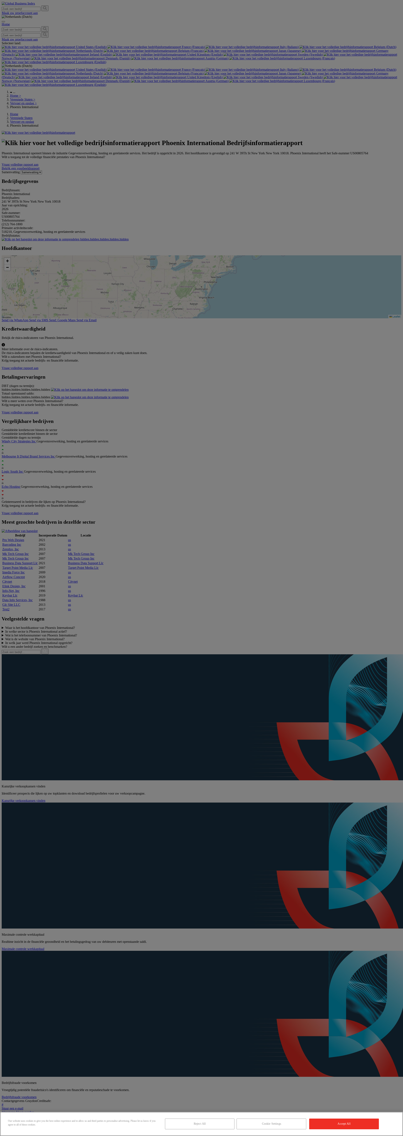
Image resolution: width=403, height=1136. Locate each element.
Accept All (344, 1123)
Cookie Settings (271, 1123)
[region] (201, 1124)
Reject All (200, 1123)
